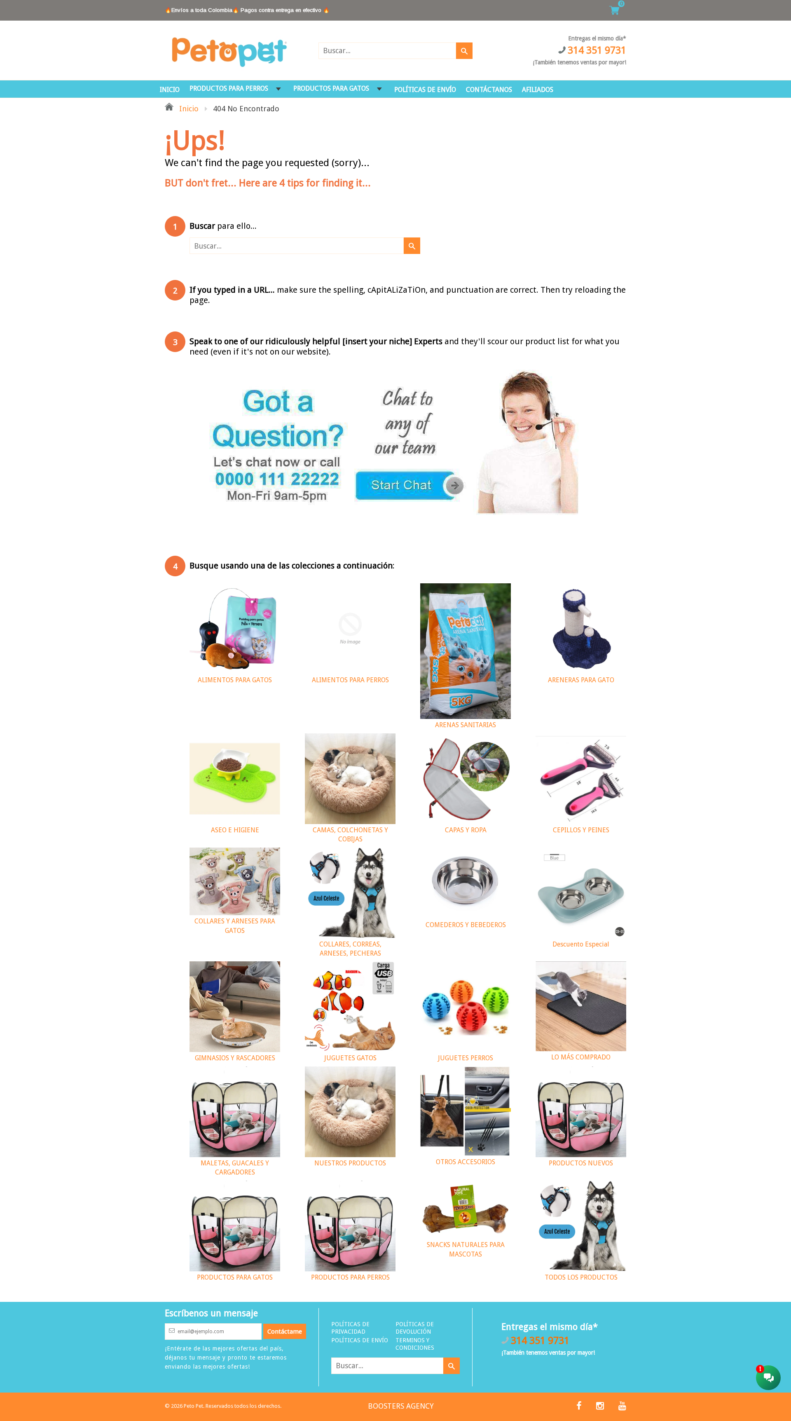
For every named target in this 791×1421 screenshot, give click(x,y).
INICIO (170, 90)
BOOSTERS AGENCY (401, 1406)
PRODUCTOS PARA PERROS (229, 88)
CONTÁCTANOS (489, 90)
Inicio (188, 108)
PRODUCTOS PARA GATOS (331, 88)
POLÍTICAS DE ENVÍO (425, 90)
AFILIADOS (537, 90)
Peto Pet (193, 1406)
